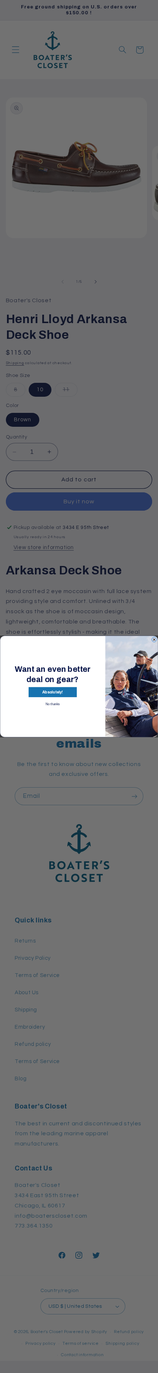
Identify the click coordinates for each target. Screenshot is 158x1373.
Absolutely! (52, 692)
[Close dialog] (154, 639)
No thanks (53, 704)
